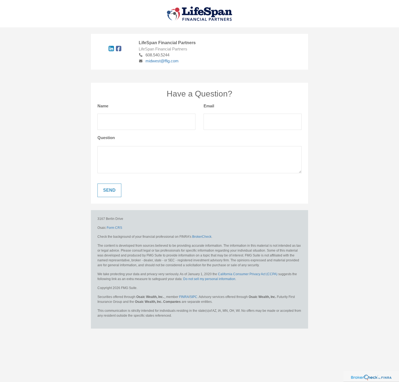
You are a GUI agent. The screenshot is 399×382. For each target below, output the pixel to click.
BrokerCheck (201, 237)
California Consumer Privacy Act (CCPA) (247, 274)
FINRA (184, 297)
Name (102, 106)
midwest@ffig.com (162, 61)
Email (209, 106)
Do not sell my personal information (209, 279)
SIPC (193, 297)
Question (106, 137)
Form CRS (114, 228)
